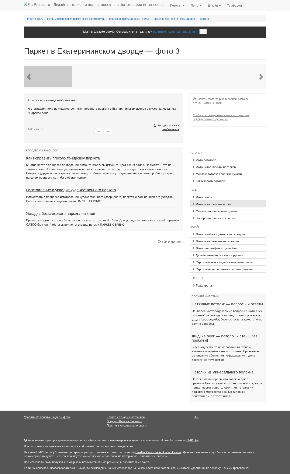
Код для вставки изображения (168, 127)
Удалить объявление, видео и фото (47, 417)
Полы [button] (195, 5)
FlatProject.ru (35, 19)
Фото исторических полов (213, 204)
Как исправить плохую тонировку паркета (63, 158)
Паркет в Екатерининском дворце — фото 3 (180, 19)
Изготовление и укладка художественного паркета (71, 190)
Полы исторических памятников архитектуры (76, 19)
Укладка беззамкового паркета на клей (60, 213)
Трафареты (235, 5)
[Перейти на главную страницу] (94, 5)
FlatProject (192, 440)
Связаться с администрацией (126, 417)
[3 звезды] (34, 125)
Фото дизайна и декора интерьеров (220, 234)
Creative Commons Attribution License (158, 452)
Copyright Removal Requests (124, 421)
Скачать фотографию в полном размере (223, 99)
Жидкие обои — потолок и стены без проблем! (224, 338)
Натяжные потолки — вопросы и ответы (227, 304)
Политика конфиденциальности (127, 425)
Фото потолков (205, 160)
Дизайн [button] (213, 5)
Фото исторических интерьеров (217, 241)
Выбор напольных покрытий (215, 218)
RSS (196, 417)
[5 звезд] (39, 125)
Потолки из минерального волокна (222, 372)
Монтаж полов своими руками (216, 211)
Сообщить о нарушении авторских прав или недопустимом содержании (221, 117)
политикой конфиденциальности (175, 31)
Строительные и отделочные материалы (224, 262)
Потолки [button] (176, 5)
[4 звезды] (37, 125)
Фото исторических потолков (215, 167)
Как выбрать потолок (210, 181)
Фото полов (203, 197)
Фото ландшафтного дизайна (216, 248)
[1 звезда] (29, 125)
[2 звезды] (32, 125)
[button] (29, 76)
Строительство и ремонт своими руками (223, 269)
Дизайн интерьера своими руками (219, 255)
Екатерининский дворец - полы (129, 19)
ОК (203, 31)
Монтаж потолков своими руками (218, 174)
